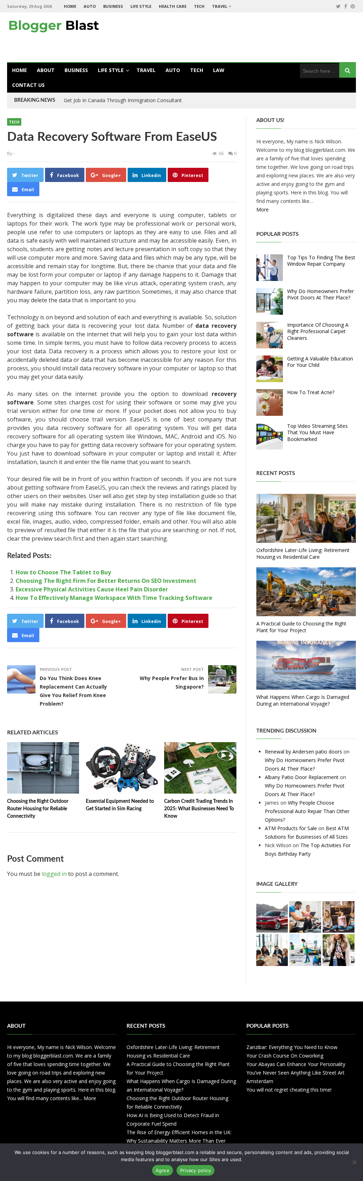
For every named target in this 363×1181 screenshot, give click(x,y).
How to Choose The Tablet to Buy (63, 572)
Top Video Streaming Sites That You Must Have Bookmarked (317, 432)
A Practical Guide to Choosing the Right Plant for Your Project (301, 626)
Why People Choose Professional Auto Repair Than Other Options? (307, 811)
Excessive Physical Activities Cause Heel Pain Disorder (92, 589)
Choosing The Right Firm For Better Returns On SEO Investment (106, 581)
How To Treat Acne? (310, 392)
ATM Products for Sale (291, 828)
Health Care (172, 6)
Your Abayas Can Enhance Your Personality (295, 1064)
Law (218, 70)
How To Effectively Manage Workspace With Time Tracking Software (114, 598)
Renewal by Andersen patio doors (303, 751)
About (46, 70)
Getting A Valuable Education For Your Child (320, 361)
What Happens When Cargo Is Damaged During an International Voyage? (302, 700)
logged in (54, 874)
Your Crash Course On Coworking (284, 1055)
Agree (162, 1170)
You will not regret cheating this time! (288, 1089)
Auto (90, 6)
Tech (199, 6)
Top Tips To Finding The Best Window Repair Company (321, 260)
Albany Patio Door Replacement (302, 777)
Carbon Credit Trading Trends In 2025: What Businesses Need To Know (199, 809)
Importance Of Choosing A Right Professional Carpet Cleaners (317, 331)
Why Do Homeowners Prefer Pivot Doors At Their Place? (320, 294)
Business (113, 6)
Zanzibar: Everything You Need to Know (291, 1047)
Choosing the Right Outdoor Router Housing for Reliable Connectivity (37, 809)
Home (70, 6)
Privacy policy (195, 1170)
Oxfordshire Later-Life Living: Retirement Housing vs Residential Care (303, 553)
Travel (219, 6)
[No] (354, 1162)
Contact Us (28, 85)
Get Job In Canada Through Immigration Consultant (123, 100)
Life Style (140, 6)
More (262, 209)
